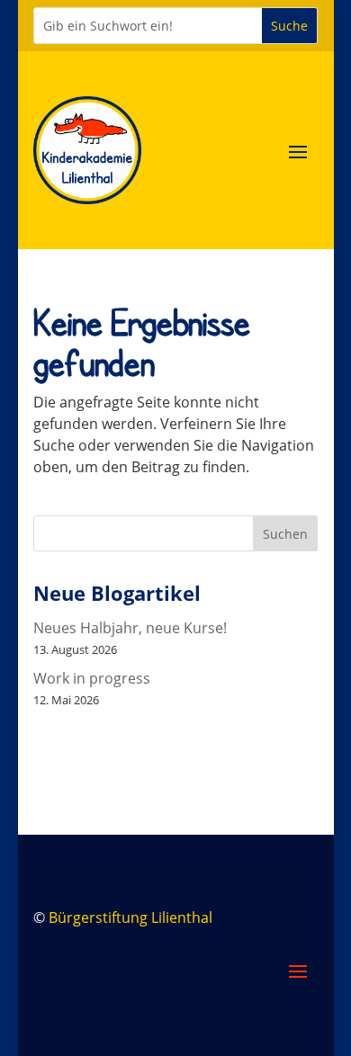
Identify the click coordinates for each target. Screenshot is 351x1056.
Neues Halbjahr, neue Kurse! (130, 628)
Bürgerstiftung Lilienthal (130, 917)
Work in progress (91, 678)
